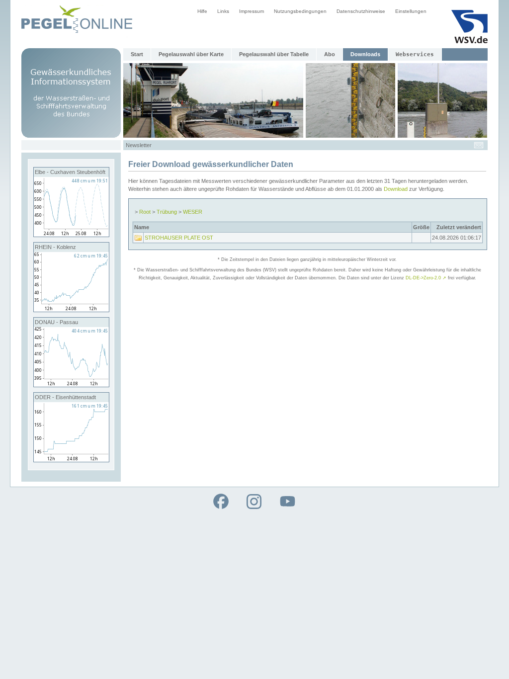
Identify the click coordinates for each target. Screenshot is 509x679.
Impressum (251, 11)
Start (137, 54)
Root (145, 212)
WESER (192, 212)
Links (223, 11)
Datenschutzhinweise (361, 11)
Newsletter (139, 145)
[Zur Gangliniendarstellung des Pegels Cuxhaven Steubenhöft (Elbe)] (71, 235)
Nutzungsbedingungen (300, 11)
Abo (329, 54)
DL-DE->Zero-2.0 (426, 277)
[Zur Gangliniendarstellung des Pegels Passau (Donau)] (71, 385)
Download (396, 189)
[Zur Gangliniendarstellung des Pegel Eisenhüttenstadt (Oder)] (71, 460)
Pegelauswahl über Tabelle (274, 54)
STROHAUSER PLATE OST (179, 238)
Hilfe (202, 11)
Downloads (365, 54)
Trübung (167, 212)
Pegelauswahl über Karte (191, 54)
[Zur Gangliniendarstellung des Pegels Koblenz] (71, 310)
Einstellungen (410, 11)
